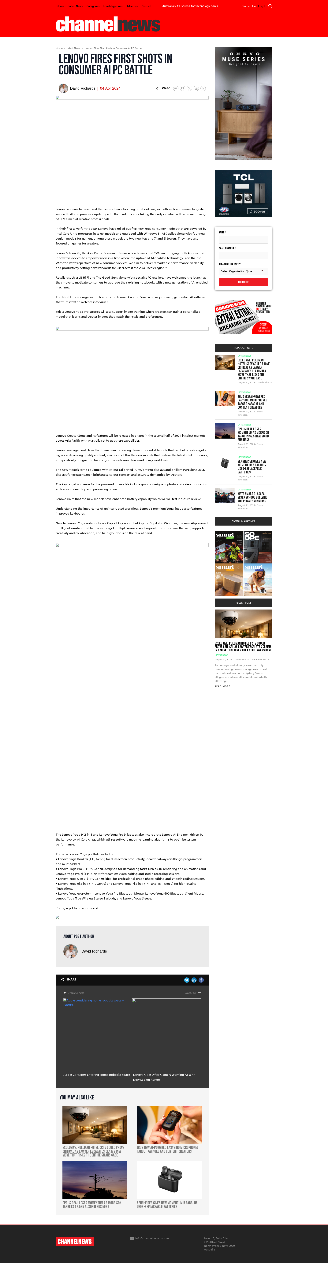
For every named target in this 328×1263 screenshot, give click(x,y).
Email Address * (227, 248)
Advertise (132, 6)
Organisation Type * (230, 264)
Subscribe (243, 282)
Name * (222, 232)
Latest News (75, 6)
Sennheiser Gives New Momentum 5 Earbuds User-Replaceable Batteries (252, 467)
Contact (146, 6)
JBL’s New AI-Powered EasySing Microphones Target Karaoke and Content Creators (252, 402)
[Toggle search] (270, 6)
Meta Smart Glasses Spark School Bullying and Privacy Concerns (252, 497)
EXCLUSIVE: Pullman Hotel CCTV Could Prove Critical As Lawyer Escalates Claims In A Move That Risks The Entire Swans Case (254, 369)
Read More (222, 686)
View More (222, 533)
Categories (93, 6)
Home (60, 6)
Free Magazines (113, 6)
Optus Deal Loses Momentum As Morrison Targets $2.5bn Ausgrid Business (253, 434)
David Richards (94, 951)
